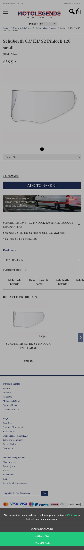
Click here (72, 515)
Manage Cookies (42, 528)
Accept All (42, 542)
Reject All (42, 535)
